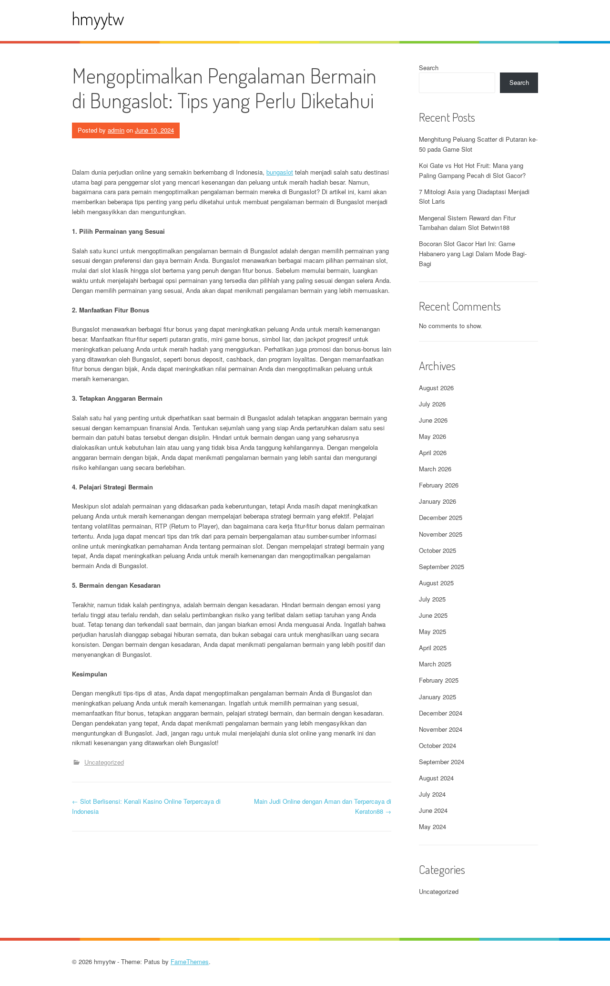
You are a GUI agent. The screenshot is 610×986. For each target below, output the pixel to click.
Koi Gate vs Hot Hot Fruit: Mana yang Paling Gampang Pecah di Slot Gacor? (472, 170)
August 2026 (436, 387)
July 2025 (432, 598)
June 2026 (433, 420)
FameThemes (190, 961)
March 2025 (435, 663)
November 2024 (440, 729)
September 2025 (441, 566)
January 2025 (437, 696)
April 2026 (433, 452)
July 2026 (432, 403)
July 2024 (432, 794)
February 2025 (438, 680)
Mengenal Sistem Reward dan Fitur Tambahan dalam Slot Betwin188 (467, 222)
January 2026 (437, 501)
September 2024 (441, 761)
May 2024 (432, 826)
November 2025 (440, 534)
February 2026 (438, 484)
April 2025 (433, 647)
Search (428, 67)
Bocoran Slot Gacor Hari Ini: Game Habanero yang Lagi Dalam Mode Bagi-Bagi (473, 253)
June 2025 (433, 615)
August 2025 (436, 582)
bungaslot (279, 171)
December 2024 (440, 712)
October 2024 (437, 745)
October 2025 (437, 550)
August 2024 (436, 777)
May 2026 (432, 436)
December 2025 (440, 517)
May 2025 (432, 631)
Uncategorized (104, 762)
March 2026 (435, 468)
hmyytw (98, 18)
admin (116, 130)
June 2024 (433, 810)
